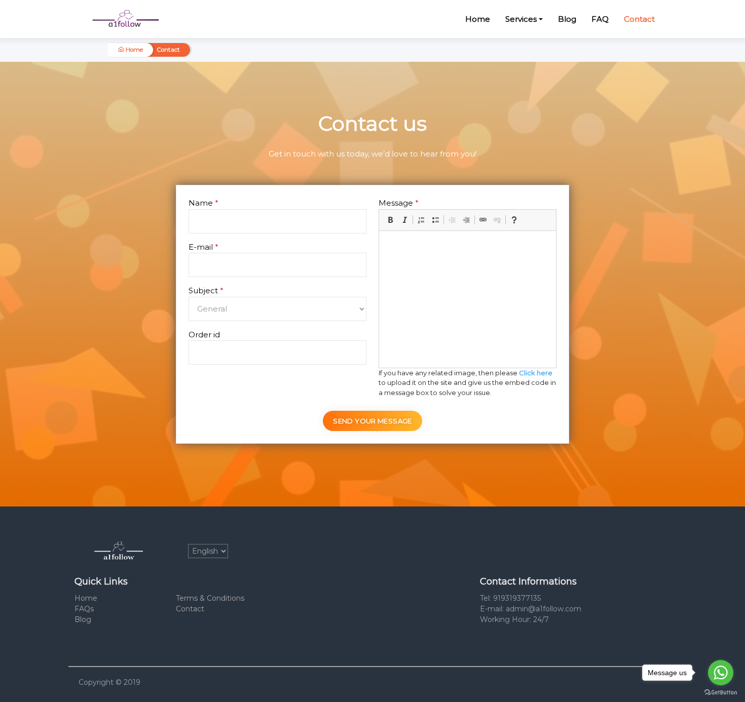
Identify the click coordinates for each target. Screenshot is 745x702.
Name (203, 203)
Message (399, 203)
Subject (206, 290)
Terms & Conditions (210, 598)
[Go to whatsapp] (720, 672)
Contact (639, 19)
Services (521, 19)
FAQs (84, 608)
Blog (567, 19)
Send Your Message (372, 421)
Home (477, 19)
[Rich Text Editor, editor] (467, 299)
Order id (204, 334)
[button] (390, 219)
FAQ (600, 19)
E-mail (203, 247)
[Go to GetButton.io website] (720, 692)
